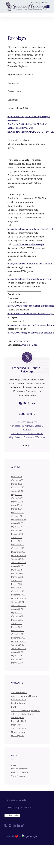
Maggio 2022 (17, 576)
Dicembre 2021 (18, 594)
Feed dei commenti (19, 772)
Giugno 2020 (17, 659)
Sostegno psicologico (27, 421)
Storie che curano (19, 732)
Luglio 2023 (16, 526)
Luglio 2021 (16, 612)
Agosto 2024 (17, 491)
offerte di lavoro (22, 341)
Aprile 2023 (16, 537)
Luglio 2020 (16, 655)
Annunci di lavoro (29, 344)
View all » (27, 445)
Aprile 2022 (16, 580)
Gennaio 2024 (17, 516)
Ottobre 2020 (17, 644)
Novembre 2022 (18, 555)
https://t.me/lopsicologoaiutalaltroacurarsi (29, 279)
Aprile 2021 (16, 623)
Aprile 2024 (16, 505)
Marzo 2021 (16, 627)
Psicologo (17, 38)
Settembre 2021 (18, 605)
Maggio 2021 (17, 620)
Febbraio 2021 (17, 630)
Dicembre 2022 (18, 551)
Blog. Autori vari (18, 699)
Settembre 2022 (18, 562)
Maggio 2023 (17, 534)
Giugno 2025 (17, 480)
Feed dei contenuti (19, 768)
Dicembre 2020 (18, 637)
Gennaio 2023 (17, 548)
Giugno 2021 (17, 616)
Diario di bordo (18, 703)
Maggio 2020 (17, 662)
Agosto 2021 (17, 609)
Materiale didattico (19, 721)
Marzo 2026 (16, 476)
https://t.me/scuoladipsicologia (28, 244)
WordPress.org (18, 776)
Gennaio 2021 (17, 634)
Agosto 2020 (17, 652)
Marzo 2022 (16, 584)
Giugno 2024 (17, 498)
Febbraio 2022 (17, 587)
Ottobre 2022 (17, 559)
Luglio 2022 (16, 569)
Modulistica (16, 724)
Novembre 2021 (18, 598)
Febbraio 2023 (17, 544)
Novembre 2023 (18, 519)
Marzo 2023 (16, 541)
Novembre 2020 (18, 641)
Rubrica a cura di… (19, 728)
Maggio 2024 (17, 501)
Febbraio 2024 (17, 512)
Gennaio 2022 (17, 591)
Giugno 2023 (17, 530)
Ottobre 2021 (17, 602)
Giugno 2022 (17, 573)
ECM (13, 706)
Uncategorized (17, 735)
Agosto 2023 (17, 523)
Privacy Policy (13, 815)
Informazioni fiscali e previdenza (25, 710)
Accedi (14, 765)
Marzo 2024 (16, 508)
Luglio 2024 (16, 494)
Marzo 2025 (16, 483)
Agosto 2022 (17, 566)
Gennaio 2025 (17, 487)
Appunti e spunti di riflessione (24, 696)
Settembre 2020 (18, 648)
